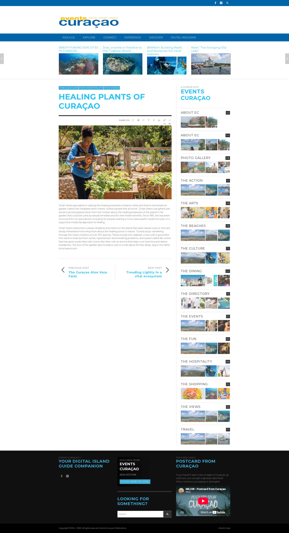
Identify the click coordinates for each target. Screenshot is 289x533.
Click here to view (135, 481)
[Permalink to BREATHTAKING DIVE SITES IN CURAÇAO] (211, 393)
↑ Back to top (224, 528)
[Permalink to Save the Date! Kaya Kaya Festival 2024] (211, 212)
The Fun (188, 339)
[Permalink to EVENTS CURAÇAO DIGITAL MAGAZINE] (193, 144)
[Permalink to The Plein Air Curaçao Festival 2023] (224, 348)
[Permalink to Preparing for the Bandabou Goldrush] (211, 235)
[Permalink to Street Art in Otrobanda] (193, 167)
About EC (190, 112)
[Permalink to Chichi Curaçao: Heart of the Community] (224, 167)
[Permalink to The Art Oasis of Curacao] (224, 212)
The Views (112, 87)
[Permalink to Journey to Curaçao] (211, 122)
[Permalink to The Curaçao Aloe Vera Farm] (211, 167)
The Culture (68, 87)
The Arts (189, 203)
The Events (192, 316)
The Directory (195, 294)
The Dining (191, 271)
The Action (192, 180)
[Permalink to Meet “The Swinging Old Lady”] (166, 64)
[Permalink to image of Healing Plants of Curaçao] (115, 162)
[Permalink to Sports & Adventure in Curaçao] (193, 190)
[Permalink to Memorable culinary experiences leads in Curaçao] (193, 280)
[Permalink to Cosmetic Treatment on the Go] (193, 303)
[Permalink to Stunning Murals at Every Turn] (211, 64)
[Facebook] (215, 3)
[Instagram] (221, 3)
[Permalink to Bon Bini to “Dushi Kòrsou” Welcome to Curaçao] (211, 144)
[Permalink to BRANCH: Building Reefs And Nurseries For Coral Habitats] (122, 66)
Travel (187, 429)
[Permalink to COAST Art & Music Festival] (211, 280)
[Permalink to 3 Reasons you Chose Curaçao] (193, 122)
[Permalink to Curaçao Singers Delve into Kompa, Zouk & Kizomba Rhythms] (224, 325)
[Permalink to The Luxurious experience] (224, 280)
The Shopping (194, 384)
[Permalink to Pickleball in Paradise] (224, 190)
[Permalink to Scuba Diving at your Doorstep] (224, 303)
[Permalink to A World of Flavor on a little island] (193, 393)
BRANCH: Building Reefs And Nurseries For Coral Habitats (120, 51)
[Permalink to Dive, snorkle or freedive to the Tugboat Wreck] (78, 64)
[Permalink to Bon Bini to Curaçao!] (211, 303)
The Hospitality (91, 87)
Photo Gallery (196, 158)
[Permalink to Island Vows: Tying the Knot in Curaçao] (224, 371)
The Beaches (193, 226)
